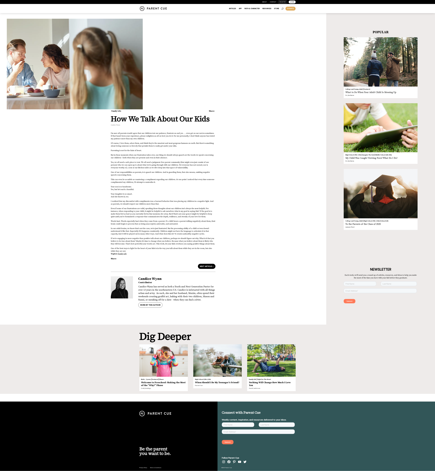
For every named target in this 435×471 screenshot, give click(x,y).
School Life (385, 221)
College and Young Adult (354, 89)
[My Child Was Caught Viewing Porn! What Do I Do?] (381, 127)
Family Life (116, 111)
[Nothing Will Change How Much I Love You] (271, 360)
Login (292, 2)
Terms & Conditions (155, 467)
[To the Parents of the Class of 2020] (381, 193)
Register (282, 2)
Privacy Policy (143, 467)
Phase (161, 379)
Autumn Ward (349, 227)
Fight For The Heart (264, 379)
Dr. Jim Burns (349, 95)
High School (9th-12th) (353, 155)
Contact (273, 2)
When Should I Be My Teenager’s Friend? (217, 382)
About (264, 2)
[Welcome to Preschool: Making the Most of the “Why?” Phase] (163, 360)
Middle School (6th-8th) (383, 155)
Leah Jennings (146, 388)
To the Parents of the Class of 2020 (363, 224)
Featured (367, 89)
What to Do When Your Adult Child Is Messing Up (370, 92)
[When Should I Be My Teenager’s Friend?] (217, 360)
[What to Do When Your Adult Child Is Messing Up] (381, 62)
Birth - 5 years (146, 379)
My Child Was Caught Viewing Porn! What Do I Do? (371, 158)
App (240, 9)
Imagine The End (368, 155)
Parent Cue (199, 385)
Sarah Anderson (254, 388)
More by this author (150, 305)
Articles (232, 9)
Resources (266, 9)
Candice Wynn (115, 125)
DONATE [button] (290, 8)
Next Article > (207, 266)
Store (276, 9)
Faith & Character (252, 9)
